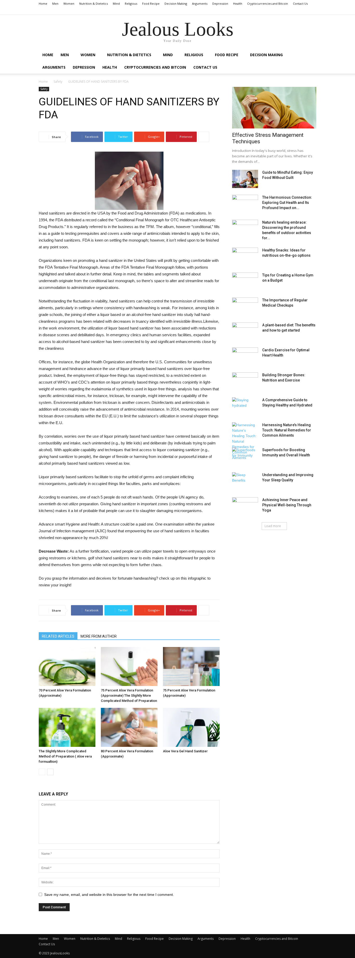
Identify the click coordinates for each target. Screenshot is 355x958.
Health (237, 3)
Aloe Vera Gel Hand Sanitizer (185, 751)
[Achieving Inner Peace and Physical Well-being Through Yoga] (245, 506)
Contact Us (300, 3)
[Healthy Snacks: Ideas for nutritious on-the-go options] (245, 257)
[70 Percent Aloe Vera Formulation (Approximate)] (67, 666)
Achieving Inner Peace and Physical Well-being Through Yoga (286, 505)
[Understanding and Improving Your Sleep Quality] (245, 481)
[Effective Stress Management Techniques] (274, 107)
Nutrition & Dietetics (93, 3)
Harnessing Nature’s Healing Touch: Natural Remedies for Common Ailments (286, 430)
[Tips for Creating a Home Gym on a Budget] (245, 282)
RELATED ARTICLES (58, 636)
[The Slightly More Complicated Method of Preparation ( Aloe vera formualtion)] (67, 727)
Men (55, 3)
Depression (220, 3)
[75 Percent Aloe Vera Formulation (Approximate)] (191, 666)
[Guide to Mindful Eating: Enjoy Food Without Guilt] (245, 179)
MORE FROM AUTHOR (99, 636)
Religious (131, 3)
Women (68, 3)
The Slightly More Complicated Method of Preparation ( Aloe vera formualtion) (65, 756)
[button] (312, 11)
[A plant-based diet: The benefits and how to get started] (245, 331)
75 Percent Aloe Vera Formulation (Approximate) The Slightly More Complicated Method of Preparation (129, 695)
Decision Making (176, 3)
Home (43, 3)
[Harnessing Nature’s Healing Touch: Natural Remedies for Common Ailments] (245, 441)
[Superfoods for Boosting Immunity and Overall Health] (245, 456)
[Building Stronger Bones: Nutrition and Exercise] (245, 381)
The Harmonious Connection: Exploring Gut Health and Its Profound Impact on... (287, 202)
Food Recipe (151, 3)
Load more (273, 526)
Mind (116, 3)
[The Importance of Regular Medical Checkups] (245, 306)
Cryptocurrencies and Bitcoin (267, 3)
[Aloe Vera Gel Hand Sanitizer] (191, 727)
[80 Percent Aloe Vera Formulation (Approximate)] (129, 727)
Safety (58, 81)
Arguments (199, 3)
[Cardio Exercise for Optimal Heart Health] (245, 356)
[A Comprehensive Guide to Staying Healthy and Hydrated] (245, 406)
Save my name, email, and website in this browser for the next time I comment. (109, 894)
